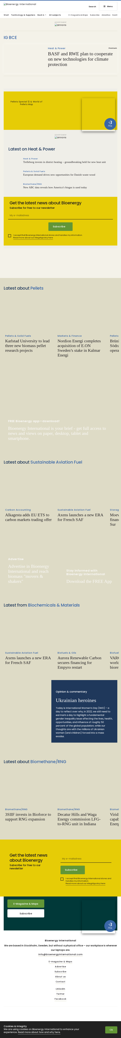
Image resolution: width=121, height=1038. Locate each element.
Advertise (106, 15)
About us (60, 976)
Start (6, 15)
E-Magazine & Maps (25, 904)
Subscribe (94, 15)
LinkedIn (60, 989)
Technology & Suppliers (23, 15)
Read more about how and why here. (39, 1032)
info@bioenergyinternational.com (60, 954)
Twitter (60, 994)
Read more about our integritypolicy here (33, 237)
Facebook (60, 999)
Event (114, 15)
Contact (61, 981)
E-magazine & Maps (78, 15)
